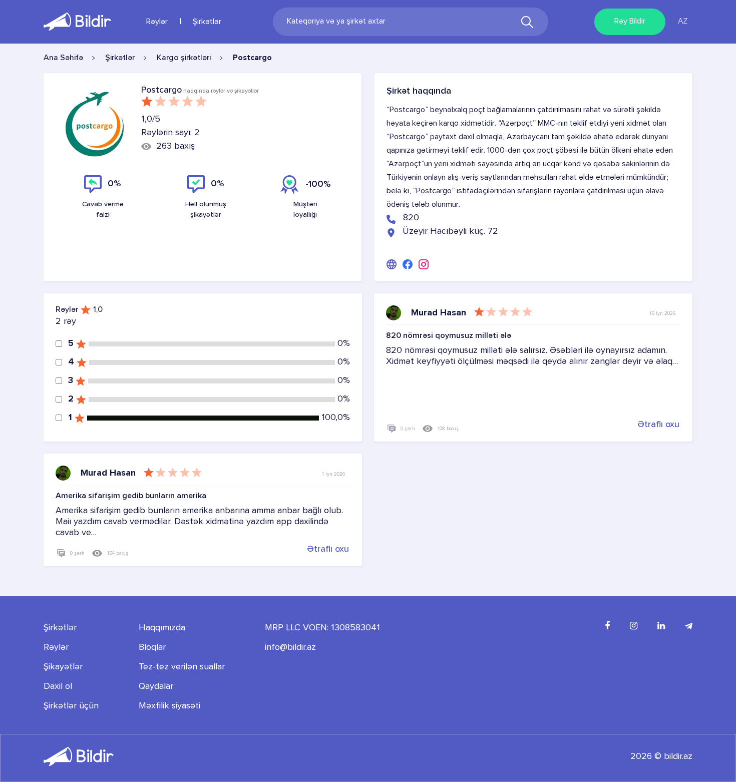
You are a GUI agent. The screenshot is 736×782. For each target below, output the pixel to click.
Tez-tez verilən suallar (182, 666)
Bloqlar (152, 647)
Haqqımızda (162, 627)
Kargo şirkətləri (184, 58)
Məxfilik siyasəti (169, 705)
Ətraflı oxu (658, 424)
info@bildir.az (290, 647)
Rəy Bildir (629, 22)
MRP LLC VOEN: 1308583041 (322, 627)
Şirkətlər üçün (71, 705)
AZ (682, 22)
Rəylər (157, 22)
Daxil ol (58, 686)
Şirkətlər (207, 22)
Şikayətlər (63, 666)
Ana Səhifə (63, 58)
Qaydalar (156, 686)
